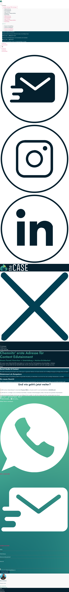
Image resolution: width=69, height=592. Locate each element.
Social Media (6, 14)
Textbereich (2, 559)
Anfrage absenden (4, 572)
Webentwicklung (7, 9)
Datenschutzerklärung (10, 570)
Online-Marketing (7, 10)
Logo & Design (7, 11)
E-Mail (1, 551)
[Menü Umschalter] (1, 3)
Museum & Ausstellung (8, 26)
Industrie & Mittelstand (8, 27)
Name (1, 547)
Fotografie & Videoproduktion (10, 13)
